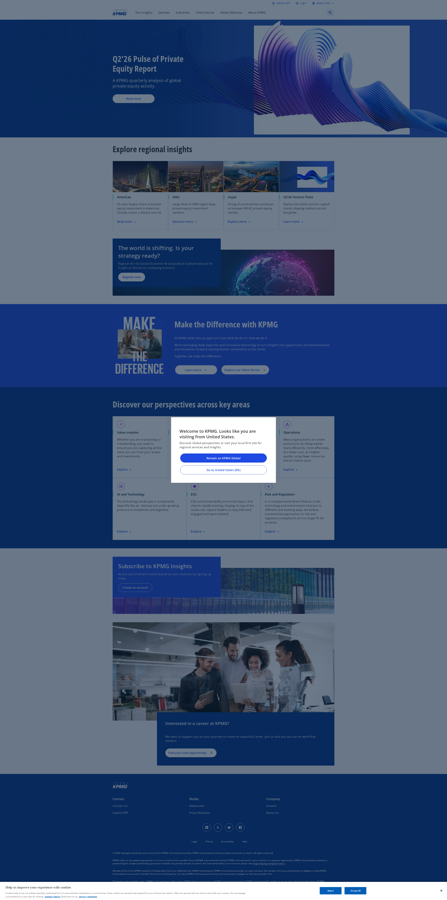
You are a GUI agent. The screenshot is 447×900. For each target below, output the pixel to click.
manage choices (52, 896)
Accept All (355, 890)
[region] (223, 891)
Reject (331, 890)
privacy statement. (88, 896)
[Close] (441, 890)
